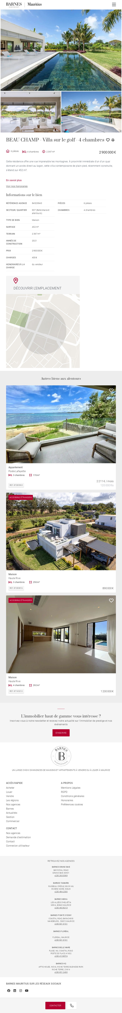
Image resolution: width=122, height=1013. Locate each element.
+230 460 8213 (61, 908)
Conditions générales (72, 796)
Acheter (10, 787)
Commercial (12, 821)
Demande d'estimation (18, 837)
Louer (9, 792)
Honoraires (67, 800)
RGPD (64, 792)
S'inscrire (61, 733)
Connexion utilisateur (17, 845)
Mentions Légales (70, 787)
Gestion (10, 817)
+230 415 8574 (61, 956)
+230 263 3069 (61, 876)
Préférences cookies (72, 804)
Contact (10, 841)
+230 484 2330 (61, 892)
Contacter (55, 1005)
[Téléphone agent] (72, 1005)
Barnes (10, 808)
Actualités (11, 812)
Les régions (12, 800)
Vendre (10, 796)
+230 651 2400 (61, 972)
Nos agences (13, 804)
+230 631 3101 (61, 924)
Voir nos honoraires (17, 186)
